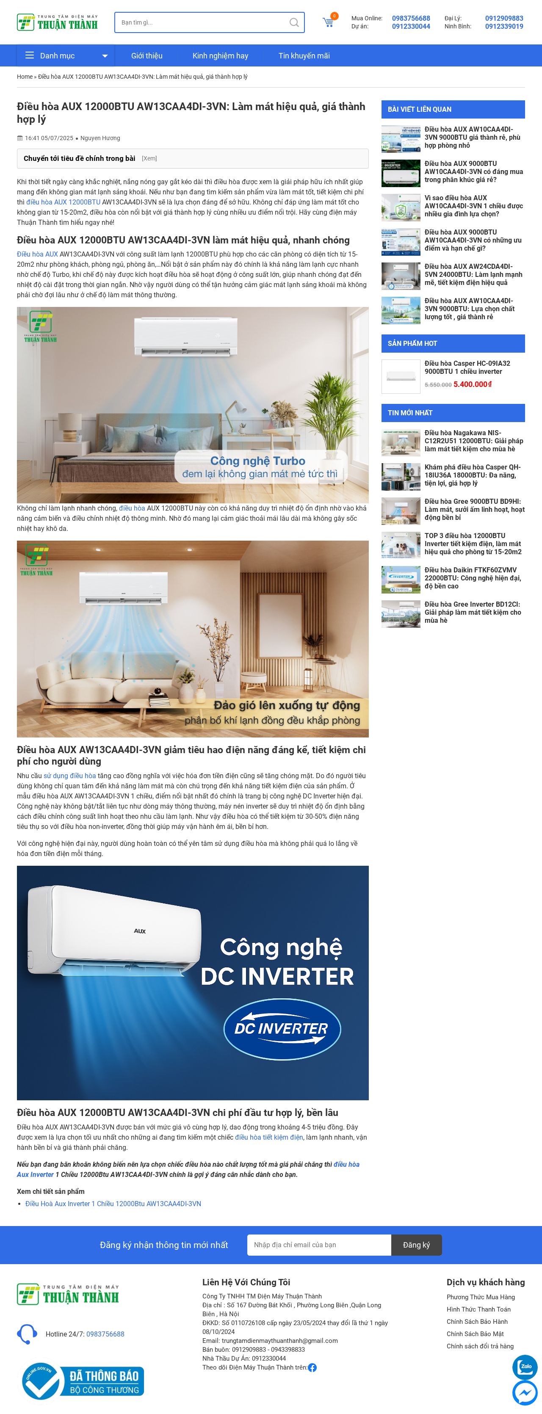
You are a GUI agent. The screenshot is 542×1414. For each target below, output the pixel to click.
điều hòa (132, 508)
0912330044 (411, 26)
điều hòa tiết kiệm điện (269, 1137)
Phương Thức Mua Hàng (481, 1297)
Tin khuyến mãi (304, 55)
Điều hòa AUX (37, 254)
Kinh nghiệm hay (221, 55)
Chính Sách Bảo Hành (477, 1322)
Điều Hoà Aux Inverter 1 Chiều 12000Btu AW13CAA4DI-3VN (113, 1204)
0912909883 (504, 18)
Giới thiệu (147, 55)
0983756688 (411, 18)
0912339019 (504, 26)
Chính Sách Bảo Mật (475, 1334)
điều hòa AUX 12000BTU (63, 202)
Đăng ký (416, 1244)
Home (25, 76)
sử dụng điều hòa (70, 776)
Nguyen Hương (100, 138)
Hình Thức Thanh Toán (479, 1309)
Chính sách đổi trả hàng (480, 1346)
